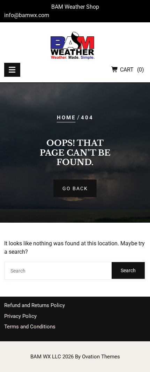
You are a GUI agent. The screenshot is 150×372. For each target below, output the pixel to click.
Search (128, 270)
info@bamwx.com (26, 15)
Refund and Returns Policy (34, 305)
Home (66, 117)
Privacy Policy (20, 316)
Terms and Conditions (29, 326)
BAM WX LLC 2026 (75, 357)
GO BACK (75, 188)
